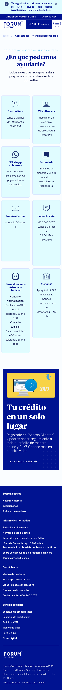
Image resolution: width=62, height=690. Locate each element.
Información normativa (16, 520)
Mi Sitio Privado (37, 24)
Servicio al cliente (13, 604)
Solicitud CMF (10, 622)
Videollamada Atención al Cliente (21, 17)
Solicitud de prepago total (17, 611)
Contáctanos (10, 567)
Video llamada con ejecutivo (18, 585)
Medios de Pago (49, 17)
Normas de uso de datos (16, 533)
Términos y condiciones (16, 558)
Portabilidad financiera (15, 527)
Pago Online (9, 633)
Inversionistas (10, 506)
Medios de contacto (14, 574)
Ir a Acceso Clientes (21, 461)
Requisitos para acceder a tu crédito (23, 538)
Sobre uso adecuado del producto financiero (27, 552)
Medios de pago (11, 627)
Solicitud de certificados (16, 617)
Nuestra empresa (12, 500)
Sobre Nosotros (12, 493)
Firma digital (10, 638)
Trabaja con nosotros (14, 511)
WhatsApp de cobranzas (16, 579)
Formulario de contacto (16, 590)
